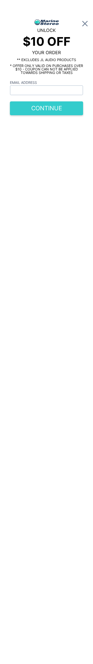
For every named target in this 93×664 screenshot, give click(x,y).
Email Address (23, 82)
